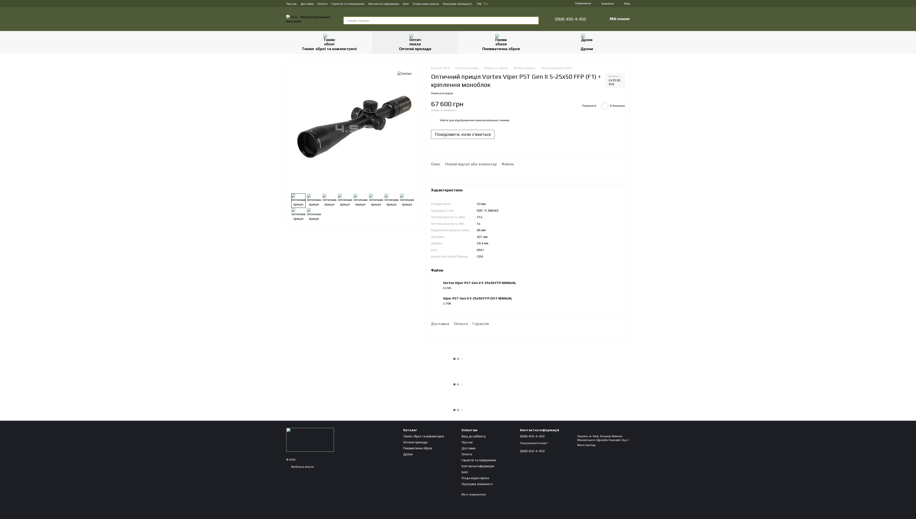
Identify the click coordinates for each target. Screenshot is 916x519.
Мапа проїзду (586, 445)
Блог (406, 3)
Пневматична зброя (501, 49)
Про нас (291, 3)
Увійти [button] (444, 120)
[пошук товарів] (535, 20)
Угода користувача (426, 3)
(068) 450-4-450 (570, 19)
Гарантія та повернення (347, 3)
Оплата (322, 3)
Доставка (307, 3)
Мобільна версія (302, 466)
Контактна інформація (383, 3)
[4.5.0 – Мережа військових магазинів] (310, 439)
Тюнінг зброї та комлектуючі (329, 49)
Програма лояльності (457, 3)
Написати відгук (442, 93)
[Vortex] (404, 73)
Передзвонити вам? (534, 443)
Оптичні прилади (415, 49)
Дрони (587, 49)
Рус (486, 3)
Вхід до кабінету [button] (474, 436)
